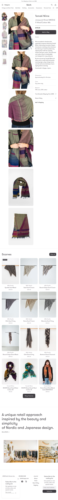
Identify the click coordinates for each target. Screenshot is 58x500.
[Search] (51, 5)
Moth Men (17, 8)
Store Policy (36, 483)
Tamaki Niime (42, 16)
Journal (36, 476)
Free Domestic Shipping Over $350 (44, 94)
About (35, 478)
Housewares (39, 8)
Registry (36, 485)
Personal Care (47, 8)
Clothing (24, 8)
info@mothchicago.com (22, 478)
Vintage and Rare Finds (8, 8)
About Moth (5, 432)
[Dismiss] (18, 479)
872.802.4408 (22, 476)
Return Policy (38, 98)
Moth (29, 4)
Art (53, 8)
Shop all (53, 254)
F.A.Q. (35, 481)
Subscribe (15, 493)
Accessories (31, 8)
